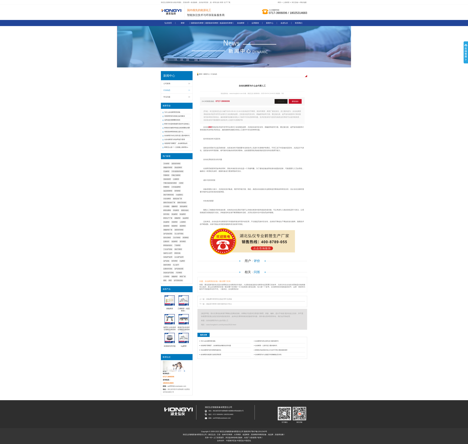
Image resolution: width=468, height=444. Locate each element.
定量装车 (166, 241)
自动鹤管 (240, 23)
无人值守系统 (179, 234)
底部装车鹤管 (176, 163)
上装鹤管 (286, 2)
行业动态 (166, 90)
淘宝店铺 (295, 2)
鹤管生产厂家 (167, 218)
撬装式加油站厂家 (169, 202)
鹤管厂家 (183, 276)
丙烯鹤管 (166, 187)
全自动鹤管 (167, 198)
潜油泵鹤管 (178, 167)
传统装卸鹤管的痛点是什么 (173, 132)
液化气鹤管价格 (168, 195)
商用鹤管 (186, 237)
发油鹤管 (166, 222)
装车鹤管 (183, 241)
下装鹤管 (177, 245)
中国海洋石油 (231, 441)
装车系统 (166, 214)
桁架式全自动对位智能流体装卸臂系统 (184, 329)
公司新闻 (166, 83)
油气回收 (166, 261)
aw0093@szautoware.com (177, 386)
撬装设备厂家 (177, 198)
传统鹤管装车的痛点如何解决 (174, 116)
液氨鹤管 (174, 276)
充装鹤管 (174, 222)
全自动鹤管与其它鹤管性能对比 (211, 350)
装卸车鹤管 (167, 265)
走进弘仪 (284, 23)
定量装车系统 (167, 269)
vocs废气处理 (179, 257)
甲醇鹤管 (166, 175)
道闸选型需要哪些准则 (172, 120)
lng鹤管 (182, 261)
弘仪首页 (168, 23)
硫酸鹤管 (175, 206)
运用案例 (255, 23)
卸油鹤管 (183, 214)
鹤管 (221, 2)
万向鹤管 (166, 163)
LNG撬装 (166, 206)
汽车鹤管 (179, 272)
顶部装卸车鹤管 (197, 23)
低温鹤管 (174, 241)
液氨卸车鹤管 (167, 167)
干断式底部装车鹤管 (170, 183)
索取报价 (295, 101)
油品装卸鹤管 (167, 191)
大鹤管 (181, 183)
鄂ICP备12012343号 (259, 431)
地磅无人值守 (167, 253)
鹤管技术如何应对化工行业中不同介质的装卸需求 (271, 350)
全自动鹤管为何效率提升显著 (174, 139)
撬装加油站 (185, 210)
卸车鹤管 (174, 261)
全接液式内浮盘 (170, 346)
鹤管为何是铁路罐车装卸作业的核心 (177, 124)
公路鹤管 (176, 179)
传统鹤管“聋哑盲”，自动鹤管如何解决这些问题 (216, 345)
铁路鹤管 (174, 226)
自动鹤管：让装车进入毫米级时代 (266, 345)
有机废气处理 (167, 257)
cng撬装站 (179, 195)
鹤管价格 (177, 253)
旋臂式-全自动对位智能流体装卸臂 (169, 329)
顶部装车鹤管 (179, 230)
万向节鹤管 (176, 237)
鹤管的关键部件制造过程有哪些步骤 (177, 128)
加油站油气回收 (168, 272)
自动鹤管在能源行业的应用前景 (211, 354)
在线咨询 (281, 101)
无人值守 (176, 265)
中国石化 (247, 441)
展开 (466, 53)
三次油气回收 (167, 249)
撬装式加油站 (181, 202)
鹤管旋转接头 (167, 245)
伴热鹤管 (176, 210)
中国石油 (240, 441)
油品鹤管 (186, 218)
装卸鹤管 (166, 226)
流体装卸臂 (167, 179)
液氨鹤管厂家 (167, 230)
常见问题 (166, 97)
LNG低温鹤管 (176, 187)
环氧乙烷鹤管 (176, 175)
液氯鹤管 (177, 218)
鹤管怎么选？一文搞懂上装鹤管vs (176, 147)
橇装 (164, 280)
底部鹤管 (183, 226)
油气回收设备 (178, 280)
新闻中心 (269, 23)
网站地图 (303, 2)
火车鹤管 (166, 276)
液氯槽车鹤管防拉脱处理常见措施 (219, 299)
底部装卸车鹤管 (211, 23)
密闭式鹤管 (167, 237)
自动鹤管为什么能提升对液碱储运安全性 (268, 354)
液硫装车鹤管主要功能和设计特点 (219, 304)
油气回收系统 (167, 234)
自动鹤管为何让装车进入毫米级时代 (177, 135)
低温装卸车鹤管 (226, 23)
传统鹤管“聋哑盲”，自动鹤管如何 (175, 143)
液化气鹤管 (178, 249)
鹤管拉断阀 (167, 210)
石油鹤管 (166, 171)
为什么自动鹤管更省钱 (172, 112)
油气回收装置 (179, 269)
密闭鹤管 (177, 191)
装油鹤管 (174, 214)
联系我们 (298, 23)
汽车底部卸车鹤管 (177, 171)
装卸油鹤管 (183, 206)
